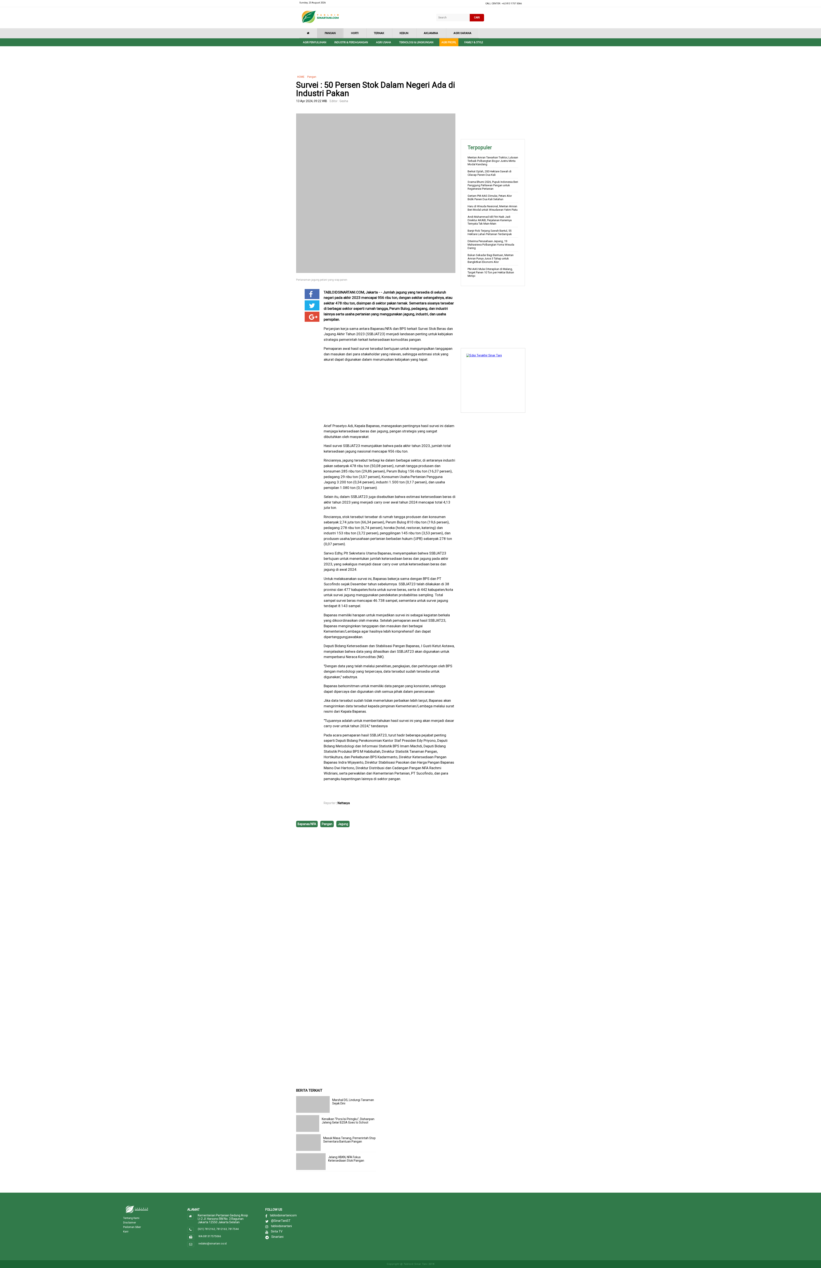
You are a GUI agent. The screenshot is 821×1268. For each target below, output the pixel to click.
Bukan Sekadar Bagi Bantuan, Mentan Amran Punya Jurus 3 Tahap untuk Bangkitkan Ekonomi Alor (491, 258)
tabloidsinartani (281, 1226)
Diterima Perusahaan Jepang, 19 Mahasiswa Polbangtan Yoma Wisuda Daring (491, 245)
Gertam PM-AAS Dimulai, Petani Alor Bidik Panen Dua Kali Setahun (490, 197)
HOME (300, 76)
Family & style (473, 42)
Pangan (330, 33)
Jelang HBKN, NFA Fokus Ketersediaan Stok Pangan (346, 1158)
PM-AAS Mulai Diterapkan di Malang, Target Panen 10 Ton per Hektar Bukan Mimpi (491, 272)
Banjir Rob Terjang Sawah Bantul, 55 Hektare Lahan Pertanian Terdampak (490, 232)
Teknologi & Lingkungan (416, 42)
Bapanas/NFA (307, 824)
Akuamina (431, 33)
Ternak (379, 33)
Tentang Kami (131, 1218)
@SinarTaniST (281, 1220)
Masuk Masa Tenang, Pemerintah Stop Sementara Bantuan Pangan (349, 1139)
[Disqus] (375, 892)
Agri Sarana (462, 33)
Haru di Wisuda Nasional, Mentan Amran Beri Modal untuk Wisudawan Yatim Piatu (493, 208)
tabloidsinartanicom (283, 1215)
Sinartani (277, 1236)
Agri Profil (449, 42)
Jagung (343, 824)
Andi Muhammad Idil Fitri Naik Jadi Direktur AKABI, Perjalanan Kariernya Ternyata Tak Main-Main (490, 220)
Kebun (404, 33)
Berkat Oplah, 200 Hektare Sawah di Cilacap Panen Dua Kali (489, 173)
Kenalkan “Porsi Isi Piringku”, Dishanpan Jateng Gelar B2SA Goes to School (348, 1120)
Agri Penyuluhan (314, 42)
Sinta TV (276, 1231)
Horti (355, 33)
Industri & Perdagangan (351, 42)
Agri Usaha (383, 42)
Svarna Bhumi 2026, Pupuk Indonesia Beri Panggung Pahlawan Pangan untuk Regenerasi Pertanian (493, 185)
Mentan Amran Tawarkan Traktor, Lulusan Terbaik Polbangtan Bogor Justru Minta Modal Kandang (493, 161)
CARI (477, 17)
